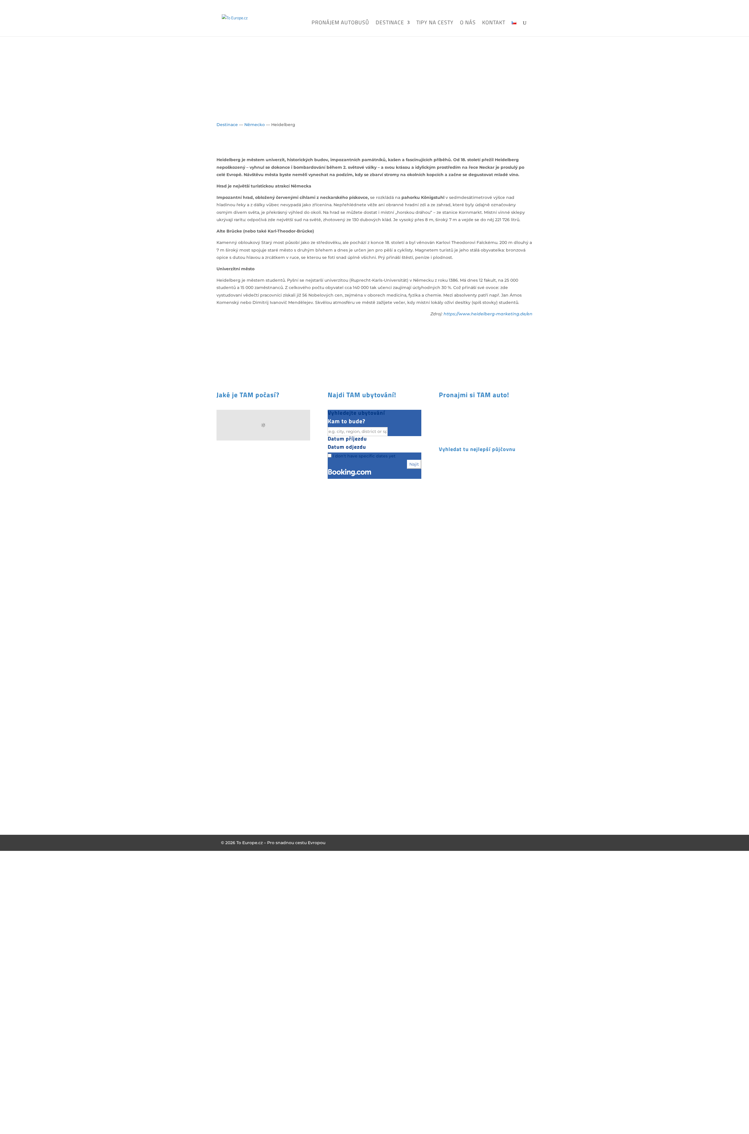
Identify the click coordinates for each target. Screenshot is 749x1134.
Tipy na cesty (434, 23)
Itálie (333, 607)
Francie (335, 600)
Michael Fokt (234, 630)
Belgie (334, 585)
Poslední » (498, 807)
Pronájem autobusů (340, 23)
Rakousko (338, 637)
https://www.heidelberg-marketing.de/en (488, 313)
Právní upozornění (236, 690)
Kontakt (493, 23)
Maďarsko (338, 615)
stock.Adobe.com (239, 638)
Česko (334, 593)
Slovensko (338, 644)
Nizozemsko (340, 630)
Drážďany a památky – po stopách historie (480, 730)
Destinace (390, 23)
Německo (254, 124)
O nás (468, 23)
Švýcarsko (338, 659)
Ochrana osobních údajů (243, 683)
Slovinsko (338, 652)
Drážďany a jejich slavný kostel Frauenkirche (478, 612)
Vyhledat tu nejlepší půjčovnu (477, 449)
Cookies (225, 698)
